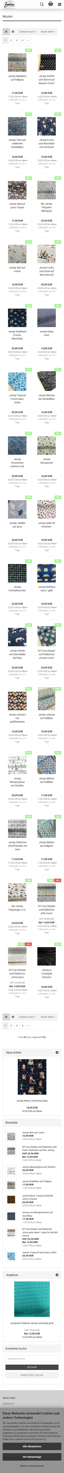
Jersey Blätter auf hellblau (46, 780)
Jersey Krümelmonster (17, 588)
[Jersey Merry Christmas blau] (32, 1077)
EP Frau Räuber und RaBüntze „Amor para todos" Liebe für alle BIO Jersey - (17, 974)
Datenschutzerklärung (35, 1439)
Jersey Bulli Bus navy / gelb (46, 588)
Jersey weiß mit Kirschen (46, 525)
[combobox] (27, 31)
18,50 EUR (32, 1107)
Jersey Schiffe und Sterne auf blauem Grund (47, 80)
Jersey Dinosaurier (46, 461)
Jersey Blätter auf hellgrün (46, 844)
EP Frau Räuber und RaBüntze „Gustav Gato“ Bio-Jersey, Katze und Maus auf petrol (47, 654)
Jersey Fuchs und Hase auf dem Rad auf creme (46, 271)
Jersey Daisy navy (47, 333)
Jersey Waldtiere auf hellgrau (17, 78)
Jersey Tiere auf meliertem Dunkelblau (17, 143)
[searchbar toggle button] (41, 4)
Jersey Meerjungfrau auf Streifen (17, 782)
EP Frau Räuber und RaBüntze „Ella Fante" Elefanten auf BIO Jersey (46, 910)
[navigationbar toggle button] (59, 4)
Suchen (32, 1367)
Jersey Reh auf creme (17, 269)
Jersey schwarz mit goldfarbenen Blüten (17, 718)
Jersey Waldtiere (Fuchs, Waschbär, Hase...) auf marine (17, 335)
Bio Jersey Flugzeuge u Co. (17, 908)
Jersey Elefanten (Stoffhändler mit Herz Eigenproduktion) (17, 846)
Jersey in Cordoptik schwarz (46, 974)
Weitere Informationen (32, 1465)
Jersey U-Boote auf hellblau (46, 716)
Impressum (8, 1403)
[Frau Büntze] (8, 4)
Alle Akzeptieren (32, 1446)
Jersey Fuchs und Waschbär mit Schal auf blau (47, 144)
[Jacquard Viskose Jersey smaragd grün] (32, 1299)
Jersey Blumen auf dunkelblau (46, 397)
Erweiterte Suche (32, 1375)
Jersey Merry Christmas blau (32, 1100)
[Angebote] (57, 1275)
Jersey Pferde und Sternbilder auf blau (17, 654)
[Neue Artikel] (57, 1053)
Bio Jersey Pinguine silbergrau (46, 207)
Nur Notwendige (32, 1456)
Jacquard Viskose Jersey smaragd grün (32, 1323)
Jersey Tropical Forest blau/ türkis (17, 399)
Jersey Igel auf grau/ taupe (17, 205)
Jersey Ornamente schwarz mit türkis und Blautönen (17, 463)
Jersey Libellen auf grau (17, 525)
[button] (6, 31)
